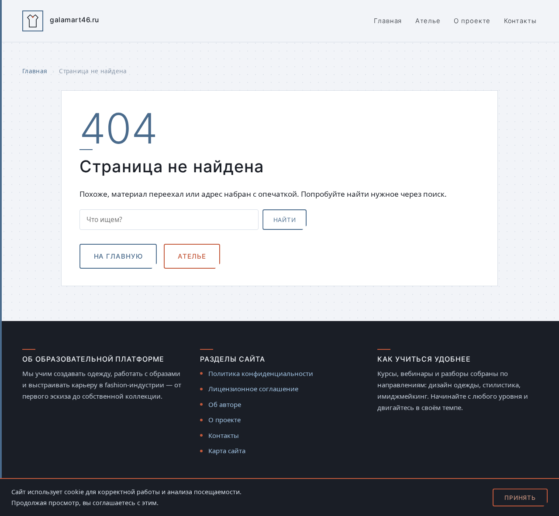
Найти (284, 219)
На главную (118, 256)
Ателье (428, 21)
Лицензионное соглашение (253, 388)
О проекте (472, 21)
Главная (388, 21)
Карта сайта (226, 450)
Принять (520, 497)
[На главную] (32, 20)
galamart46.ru (74, 20)
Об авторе (224, 404)
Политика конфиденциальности (260, 373)
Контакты (520, 21)
